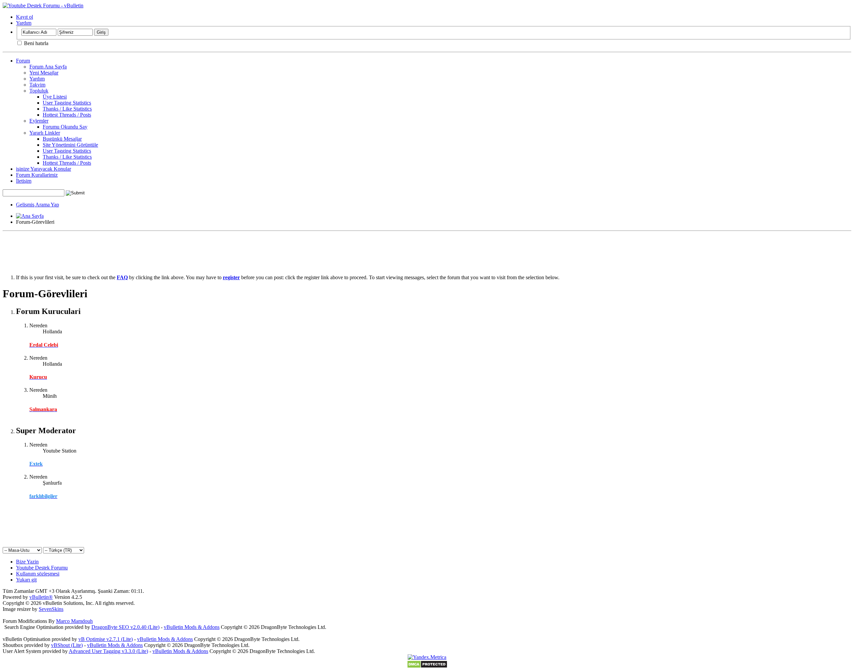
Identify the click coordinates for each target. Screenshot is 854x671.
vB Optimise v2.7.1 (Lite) (105, 639)
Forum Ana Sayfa (48, 66)
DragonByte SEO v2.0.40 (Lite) (125, 627)
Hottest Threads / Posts (67, 115)
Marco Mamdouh (74, 621)
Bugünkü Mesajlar (62, 139)
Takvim (37, 85)
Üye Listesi (55, 97)
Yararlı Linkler (44, 133)
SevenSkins (51, 609)
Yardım (23, 23)
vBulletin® (41, 597)
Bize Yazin (27, 561)
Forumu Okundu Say (65, 127)
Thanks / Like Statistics (67, 109)
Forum (23, 60)
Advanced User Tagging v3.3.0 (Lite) (108, 651)
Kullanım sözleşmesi (37, 573)
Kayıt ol (24, 17)
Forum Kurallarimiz (37, 175)
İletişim (23, 181)
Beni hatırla (35, 43)
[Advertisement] (427, 249)
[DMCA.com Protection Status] (427, 666)
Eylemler (38, 121)
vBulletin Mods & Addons (192, 627)
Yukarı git (26, 579)
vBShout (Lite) (67, 645)
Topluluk (38, 91)
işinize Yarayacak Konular (43, 169)
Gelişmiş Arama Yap (37, 204)
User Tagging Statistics (67, 103)
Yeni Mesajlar (43, 72)
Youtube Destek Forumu (42, 567)
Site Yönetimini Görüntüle (70, 145)
